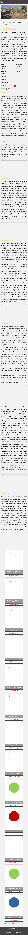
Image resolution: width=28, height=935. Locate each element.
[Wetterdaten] (14, 908)
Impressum (10, 932)
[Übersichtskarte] (14, 879)
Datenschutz (18, 932)
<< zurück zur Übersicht (7, 924)
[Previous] (4, 11)
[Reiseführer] (14, 822)
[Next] (24, 11)
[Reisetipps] (14, 793)
